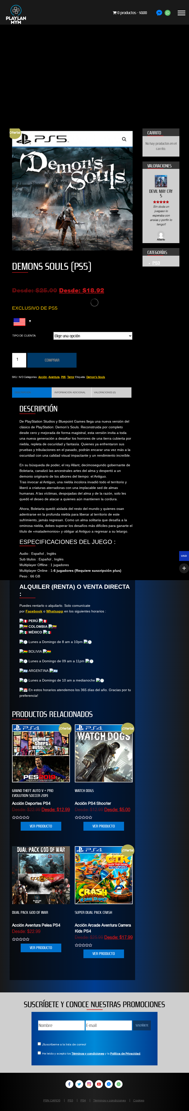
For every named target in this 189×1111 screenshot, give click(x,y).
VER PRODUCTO (41, 826)
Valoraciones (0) (105, 393)
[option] (160, 204)
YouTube (99, 1084)
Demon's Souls (95, 377)
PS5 (63, 377)
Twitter (79, 1084)
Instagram (89, 1084)
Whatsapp (54, 611)
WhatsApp (119, 1084)
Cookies (138, 1100)
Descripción (23, 393)
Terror (70, 377)
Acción (42, 377)
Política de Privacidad (125, 1053)
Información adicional (70, 393)
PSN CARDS (51, 1100)
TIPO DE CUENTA (24, 335)
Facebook (34, 611)
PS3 (156, 255)
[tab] (32, 392)
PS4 (83, 1100)
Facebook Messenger (109, 1084)
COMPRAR (52, 360)
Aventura (54, 377)
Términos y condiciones (88, 1053)
